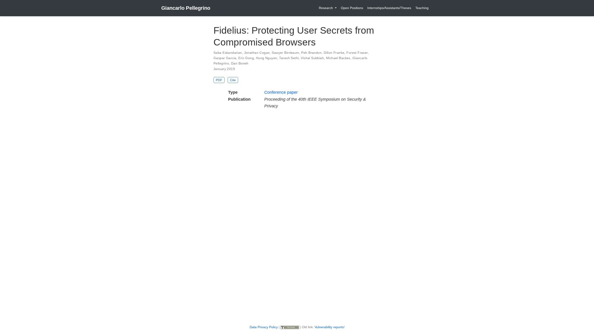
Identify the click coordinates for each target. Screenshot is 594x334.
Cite (233, 80)
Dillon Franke (334, 53)
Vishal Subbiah (312, 58)
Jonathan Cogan (257, 53)
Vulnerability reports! (330, 327)
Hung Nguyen (266, 58)
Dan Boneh (240, 63)
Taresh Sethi (289, 58)
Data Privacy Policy (264, 327)
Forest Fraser (357, 53)
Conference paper (281, 92)
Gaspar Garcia (224, 58)
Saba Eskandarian (227, 53)
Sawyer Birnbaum (285, 53)
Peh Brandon (311, 53)
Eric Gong (246, 58)
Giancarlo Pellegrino (185, 8)
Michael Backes (338, 58)
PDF (219, 80)
